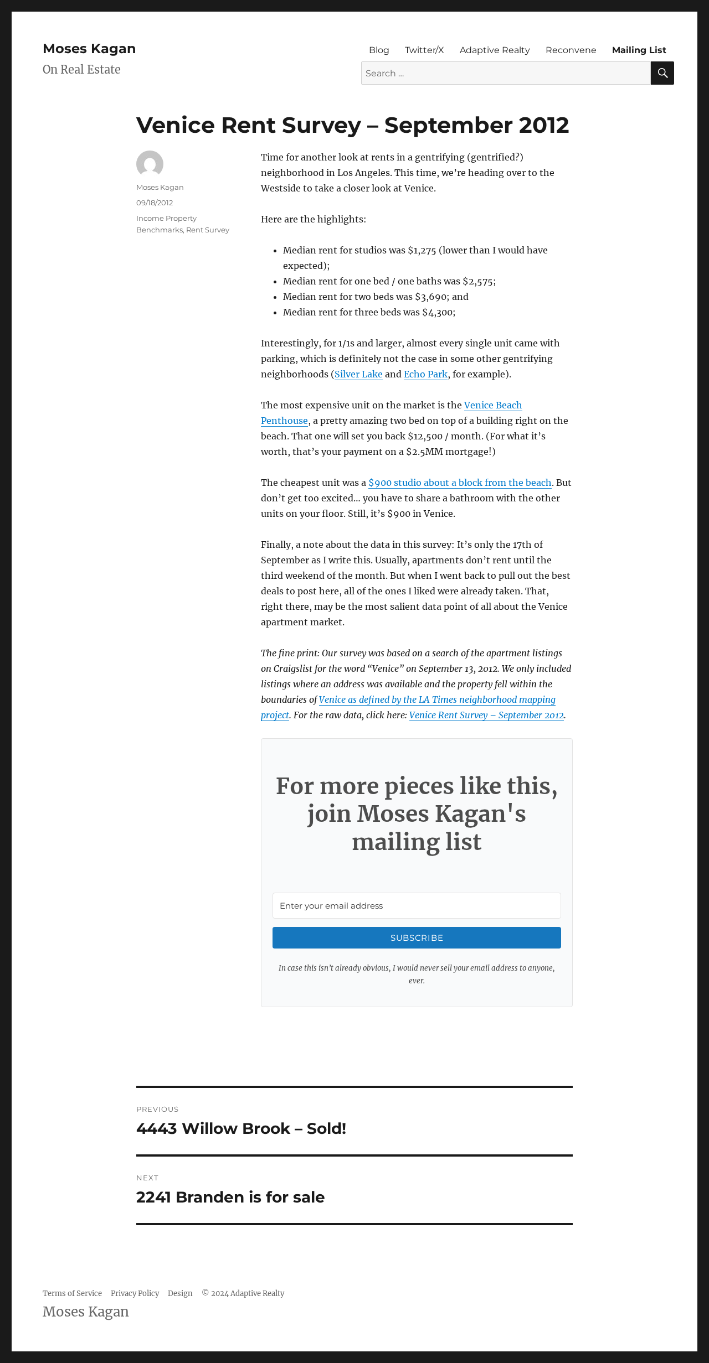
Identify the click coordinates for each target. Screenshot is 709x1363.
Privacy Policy (135, 1293)
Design (180, 1293)
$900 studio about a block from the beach (460, 482)
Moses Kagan (89, 48)
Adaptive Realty (495, 50)
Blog (379, 50)
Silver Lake (359, 374)
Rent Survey (207, 229)
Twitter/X (424, 50)
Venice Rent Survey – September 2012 (486, 715)
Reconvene (571, 50)
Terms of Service (72, 1293)
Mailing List (639, 50)
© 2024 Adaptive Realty (243, 1293)
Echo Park (426, 374)
